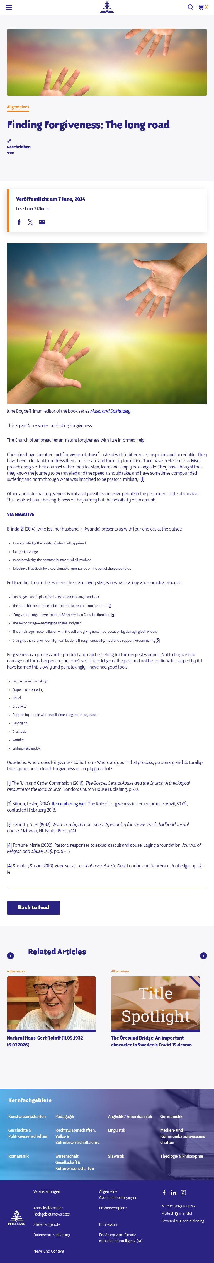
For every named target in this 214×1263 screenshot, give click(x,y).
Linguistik (116, 1130)
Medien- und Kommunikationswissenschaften (182, 1136)
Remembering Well (69, 804)
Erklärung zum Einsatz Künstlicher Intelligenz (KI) (121, 1238)
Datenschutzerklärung (51, 1235)
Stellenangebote (46, 1224)
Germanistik (171, 1117)
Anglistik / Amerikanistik (130, 1117)
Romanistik (18, 1156)
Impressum (108, 1224)
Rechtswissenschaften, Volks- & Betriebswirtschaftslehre (77, 1136)
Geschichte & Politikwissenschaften (27, 1133)
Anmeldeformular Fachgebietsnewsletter (51, 1211)
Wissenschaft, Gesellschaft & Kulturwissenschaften (74, 1162)
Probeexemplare (113, 1208)
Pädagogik (64, 1117)
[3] (9, 824)
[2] (9, 804)
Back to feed (33, 908)
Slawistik (116, 1156)
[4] (9, 845)
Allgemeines (18, 107)
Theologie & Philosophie (181, 1156)
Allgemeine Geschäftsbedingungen (118, 1195)
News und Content (48, 1251)
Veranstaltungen (46, 1192)
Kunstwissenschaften (27, 1117)
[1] (142, 479)
